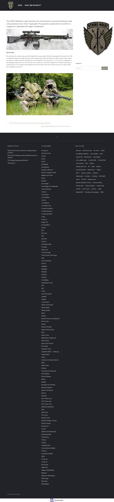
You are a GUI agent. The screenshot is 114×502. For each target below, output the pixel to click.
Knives (43, 291)
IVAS (42, 285)
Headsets (44, 272)
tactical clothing (97, 182)
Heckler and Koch (81, 166)
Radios (43, 379)
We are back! (11, 163)
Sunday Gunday (46, 423)
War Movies (44, 464)
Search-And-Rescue (47, 390)
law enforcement (81, 169)
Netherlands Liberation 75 (48, 338)
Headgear (44, 266)
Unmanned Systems (47, 453)
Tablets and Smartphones (48, 431)
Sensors (43, 393)
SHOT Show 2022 (46, 404)
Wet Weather (45, 484)
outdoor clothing (86, 173)
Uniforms (44, 451)
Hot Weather (45, 280)
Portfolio (43, 368)
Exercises (44, 238)
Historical (44, 274)
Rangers (43, 382)
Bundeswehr (87, 157)
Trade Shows (45, 437)
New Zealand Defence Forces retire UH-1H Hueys (57, 126)
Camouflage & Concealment (49, 186)
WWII (102, 192)
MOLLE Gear (45, 321)
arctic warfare (94, 153)
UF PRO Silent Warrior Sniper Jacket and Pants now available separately (29, 123)
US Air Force (85, 189)
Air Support (44, 150)
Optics (43, 357)
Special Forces (45, 418)
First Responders (46, 244)
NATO (43, 332)
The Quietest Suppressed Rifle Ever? (18, 160)
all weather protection (82, 153)
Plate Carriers (45, 365)
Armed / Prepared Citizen (48, 172)
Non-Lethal (44, 346)
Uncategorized (45, 445)
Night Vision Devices (47, 343)
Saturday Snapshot (46, 387)
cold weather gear (81, 160)
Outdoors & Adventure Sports (50, 360)
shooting (94, 176)
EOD (42, 236)
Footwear (44, 247)
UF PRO (78, 189)
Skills (42, 409)
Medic (43, 313)
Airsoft (43, 159)
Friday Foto (44, 249)
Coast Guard (45, 194)
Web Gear (44, 481)
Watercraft (44, 467)
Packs (43, 362)
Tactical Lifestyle (90, 185)
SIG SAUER (102, 176)
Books (43, 178)
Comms (43, 200)
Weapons (44, 473)
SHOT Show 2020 (46, 398)
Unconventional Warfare (48, 448)
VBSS (43, 456)
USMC (100, 189)
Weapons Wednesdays (48, 475)
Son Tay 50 (44, 415)
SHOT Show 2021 (46, 401)
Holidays (43, 277)
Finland (92, 163)
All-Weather (44, 164)
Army (101, 153)
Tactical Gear (79, 185)
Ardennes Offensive (47, 170)
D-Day (43, 216)
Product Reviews (46, 376)
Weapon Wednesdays (47, 470)
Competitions (45, 203)
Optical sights (45, 354)
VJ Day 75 (44, 462)
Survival (43, 429)
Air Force (96, 150)
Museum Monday (46, 327)
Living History (45, 302)
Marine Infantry (45, 307)
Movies (43, 324)
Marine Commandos (47, 305)
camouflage (96, 157)
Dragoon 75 (44, 222)
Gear (42, 258)
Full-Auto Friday (46, 252)
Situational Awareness (47, 407)
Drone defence (45, 225)
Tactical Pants (100, 185)
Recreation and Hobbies (48, 384)
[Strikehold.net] (10, 5)
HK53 (93, 166)
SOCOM (83, 179)
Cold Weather (45, 197)
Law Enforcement (46, 294)
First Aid (43, 241)
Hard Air (43, 263)
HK (89, 166)
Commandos (80, 163)
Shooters (87, 176)
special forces (92, 179)
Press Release (45, 373)
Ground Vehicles (46, 260)
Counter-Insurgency (47, 208)
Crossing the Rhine (46, 214)
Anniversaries (45, 167)
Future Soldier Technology (49, 255)
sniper (78, 179)
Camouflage (44, 183)
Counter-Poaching (46, 211)
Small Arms (44, 412)
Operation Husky (46, 349)
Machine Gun (91, 169)
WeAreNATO (79, 192)
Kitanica (98, 166)
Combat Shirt (102, 160)
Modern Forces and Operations (50, 318)
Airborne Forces (46, 153)
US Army (93, 189)
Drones (43, 227)
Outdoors (95, 173)
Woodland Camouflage (92, 192)
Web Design (45, 478)
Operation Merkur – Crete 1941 (50, 351)
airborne (78, 150)
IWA (42, 288)
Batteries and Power (47, 175)
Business (43, 181)
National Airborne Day (47, 329)
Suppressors (45, 426)
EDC (42, 230)
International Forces (47, 283)
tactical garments (46, 434)
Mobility (43, 316)
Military (99, 169)
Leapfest (43, 296)
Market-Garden (45, 310)
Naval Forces (45, 335)
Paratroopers (79, 176)
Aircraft (43, 156)
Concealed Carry (46, 205)
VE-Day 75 (44, 459)
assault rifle (79, 157)
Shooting (44, 395)
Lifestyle (43, 299)
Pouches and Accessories (48, 371)
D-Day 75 (44, 219)
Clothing (43, 192)
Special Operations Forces (49, 420)
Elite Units (44, 233)
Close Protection (46, 189)
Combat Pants (92, 160)
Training (43, 440)
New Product (45, 340)
